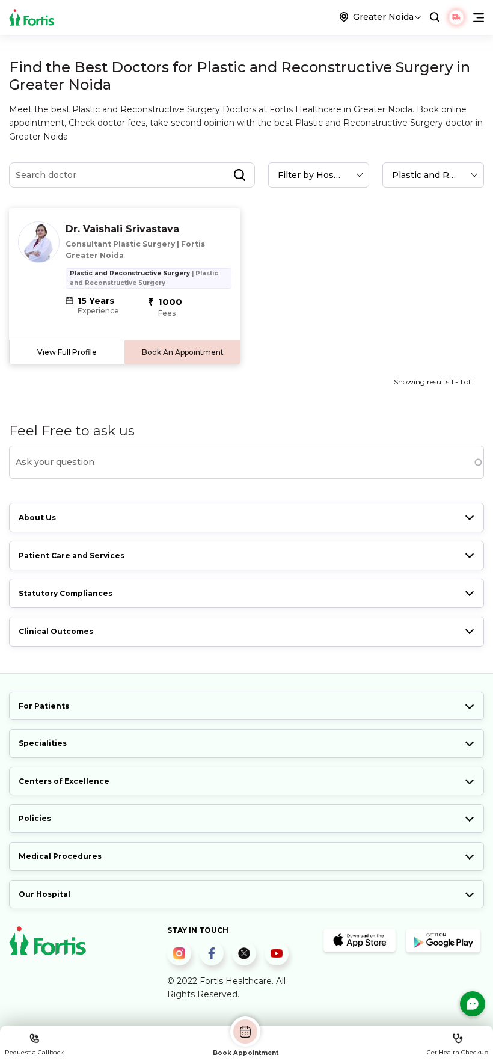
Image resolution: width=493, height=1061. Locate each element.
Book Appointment (245, 1052)
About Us (37, 517)
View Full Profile (67, 352)
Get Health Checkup (457, 1052)
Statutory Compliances (65, 593)
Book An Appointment (183, 352)
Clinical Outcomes (56, 631)
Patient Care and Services (71, 555)
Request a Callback (34, 1052)
